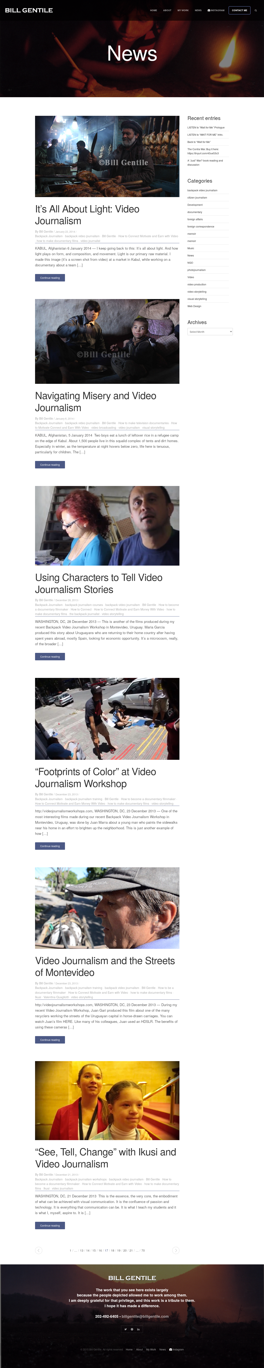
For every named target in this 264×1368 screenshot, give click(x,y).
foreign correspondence (200, 226)
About (167, 10)
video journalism (129, 427)
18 (112, 1250)
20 (125, 1250)
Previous (38, 1250)
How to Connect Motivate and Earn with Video (148, 236)
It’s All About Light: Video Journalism (87, 214)
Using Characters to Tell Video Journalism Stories (99, 583)
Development (195, 204)
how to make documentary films (57, 241)
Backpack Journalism (49, 236)
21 (131, 1250)
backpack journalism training (83, 799)
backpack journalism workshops (86, 1179)
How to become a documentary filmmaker (148, 799)
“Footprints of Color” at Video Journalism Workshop (95, 777)
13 (81, 1250)
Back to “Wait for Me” (199, 142)
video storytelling (113, 614)
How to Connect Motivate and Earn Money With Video (129, 609)
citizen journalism (197, 197)
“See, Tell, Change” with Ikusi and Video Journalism (105, 1157)
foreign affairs (195, 219)
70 (143, 1250)
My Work (183, 10)
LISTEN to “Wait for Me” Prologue (206, 127)
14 (88, 1250)
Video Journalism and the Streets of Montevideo (105, 966)
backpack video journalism (82, 236)
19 (118, 1250)
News (198, 10)
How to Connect (81, 609)
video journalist (90, 241)
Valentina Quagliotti (56, 997)
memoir (191, 233)
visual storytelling (153, 427)
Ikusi (38, 997)
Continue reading (50, 277)
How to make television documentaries (143, 423)
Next (175, 1250)
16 (100, 1250)
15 (94, 1250)
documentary (194, 212)
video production (196, 284)
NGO (190, 262)
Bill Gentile (46, 231)
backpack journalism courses (84, 605)
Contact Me (239, 10)
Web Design (194, 306)
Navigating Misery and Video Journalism (95, 401)
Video (190, 277)
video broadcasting (103, 427)
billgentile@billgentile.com (145, 1316)
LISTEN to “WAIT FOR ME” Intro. (205, 134)
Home (153, 10)
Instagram (217, 10)
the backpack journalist (84, 614)
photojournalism (196, 270)
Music (190, 248)
